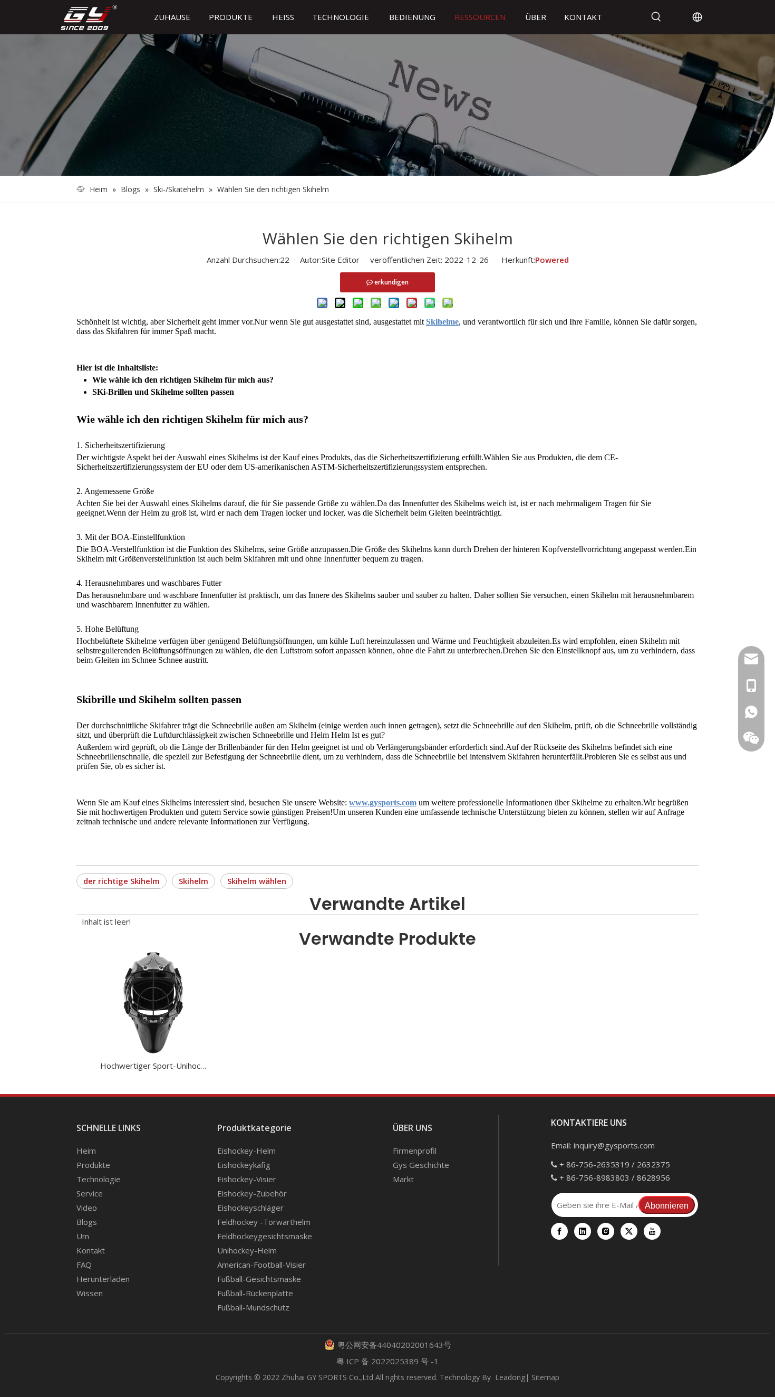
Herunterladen (103, 1279)
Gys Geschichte (421, 1165)
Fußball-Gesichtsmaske (259, 1279)
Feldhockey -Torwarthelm (264, 1222)
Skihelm (193, 881)
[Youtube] (652, 1231)
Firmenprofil (415, 1150)
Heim (86, 1150)
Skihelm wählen (256, 881)
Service (89, 1193)
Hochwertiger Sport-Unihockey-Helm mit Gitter (153, 1065)
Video (86, 1207)
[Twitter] (629, 1231)
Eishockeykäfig (243, 1165)
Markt (403, 1179)
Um (82, 1236)
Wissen (89, 1293)
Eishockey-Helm (246, 1150)
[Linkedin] (582, 1231)
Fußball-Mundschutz (253, 1307)
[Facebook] (559, 1231)
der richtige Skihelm (121, 881)
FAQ (84, 1264)
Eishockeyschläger (250, 1207)
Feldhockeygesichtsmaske (264, 1236)
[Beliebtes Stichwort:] (656, 16)
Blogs (86, 1222)
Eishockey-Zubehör (252, 1193)
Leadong (510, 1377)
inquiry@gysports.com (614, 1145)
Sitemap (545, 1377)
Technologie (98, 1179)
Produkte (93, 1165)
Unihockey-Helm (247, 1250)
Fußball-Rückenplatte (255, 1293)
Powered (552, 259)
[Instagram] (605, 1231)
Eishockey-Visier (246, 1179)
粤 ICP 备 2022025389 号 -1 (387, 1361)
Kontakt (90, 1250)
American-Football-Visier (261, 1264)
